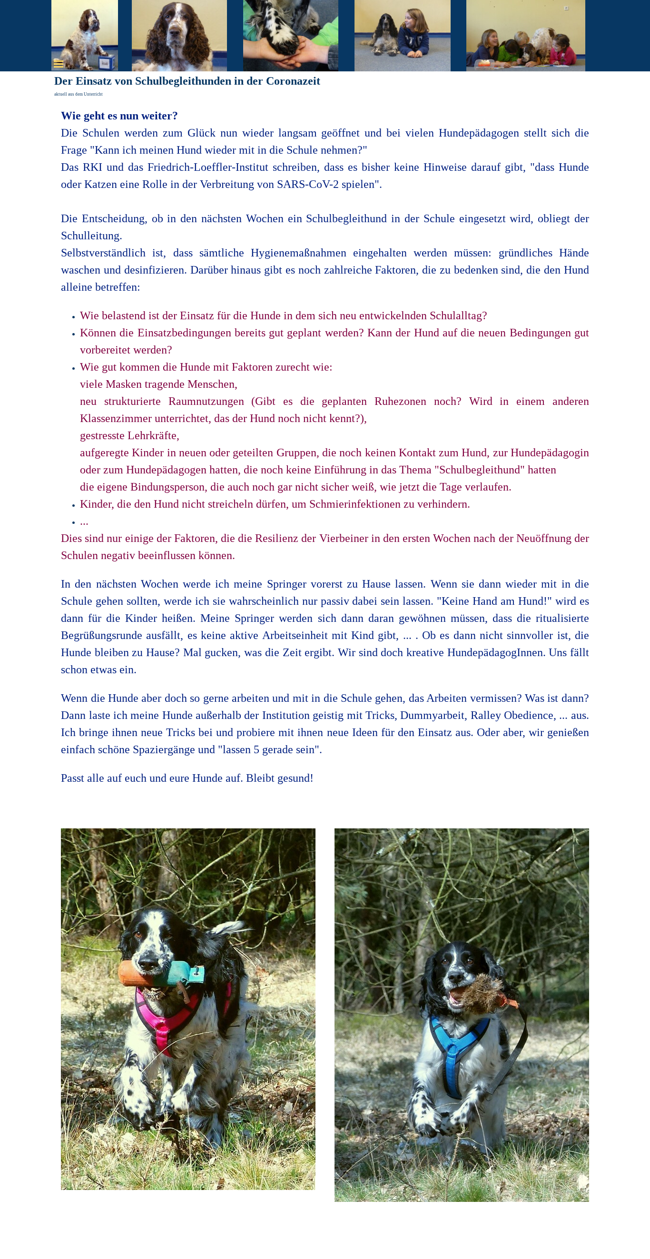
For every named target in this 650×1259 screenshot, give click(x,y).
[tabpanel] (325, 458)
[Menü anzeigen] (58, 64)
